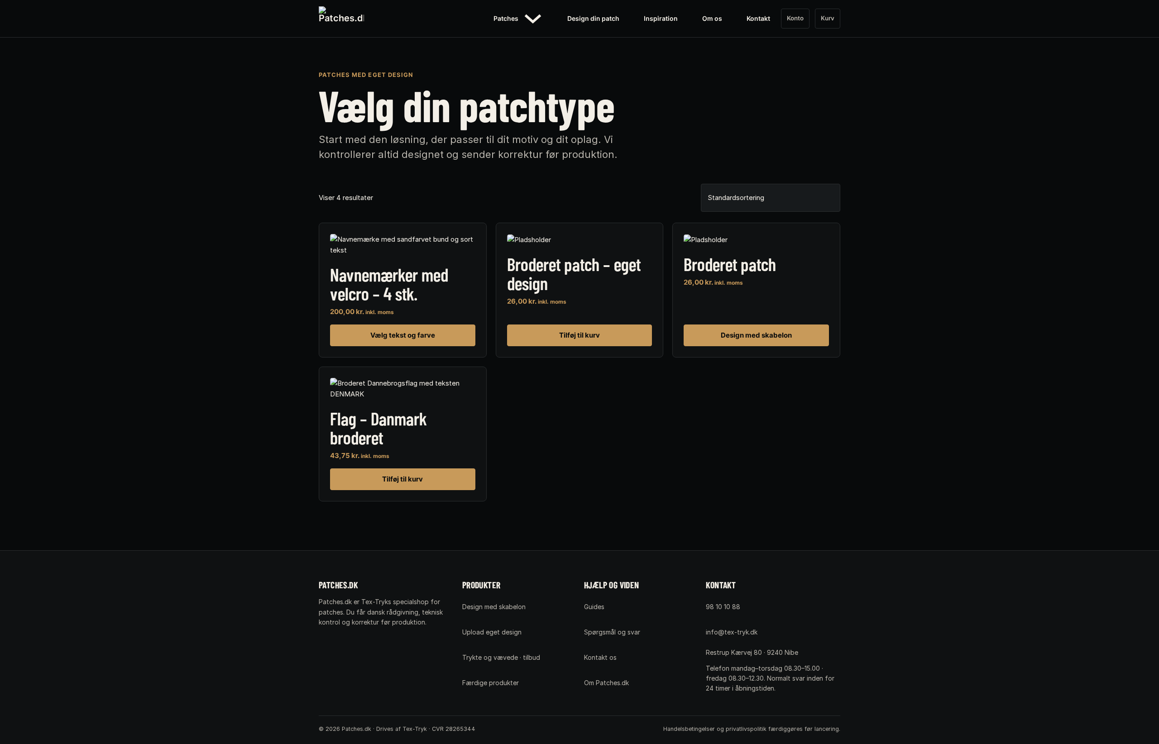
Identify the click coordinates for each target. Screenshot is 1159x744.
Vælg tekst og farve (402, 335)
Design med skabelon (756, 335)
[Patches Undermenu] (533, 19)
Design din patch (593, 18)
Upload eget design (492, 632)
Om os (712, 18)
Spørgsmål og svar (612, 632)
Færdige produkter (490, 683)
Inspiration (661, 18)
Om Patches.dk (606, 683)
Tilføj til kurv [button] (579, 335)
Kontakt (758, 18)
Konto (795, 18)
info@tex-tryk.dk (731, 632)
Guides (594, 606)
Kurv (827, 18)
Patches (505, 18)
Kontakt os (600, 657)
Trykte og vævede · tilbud (501, 657)
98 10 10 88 (723, 606)
